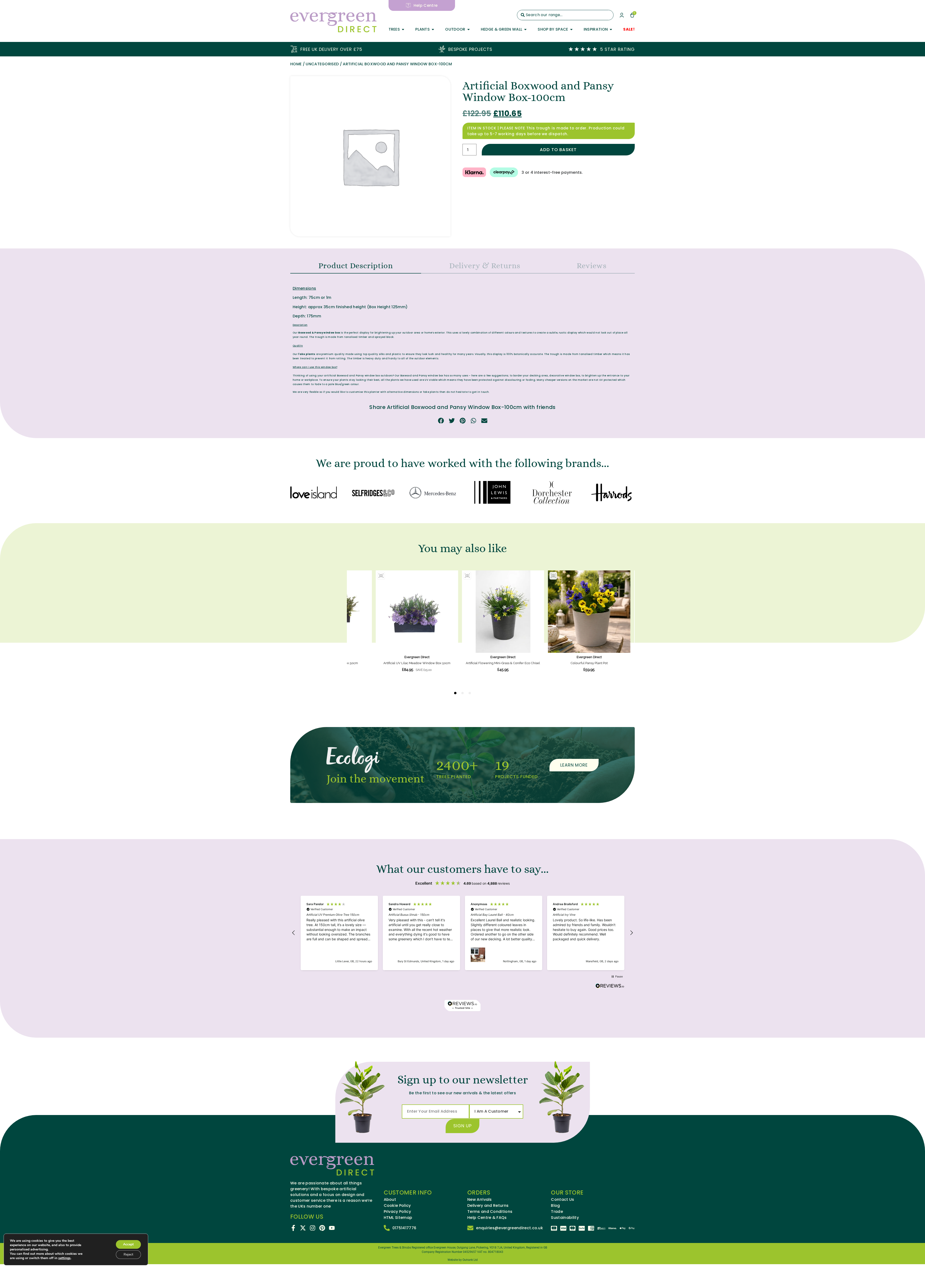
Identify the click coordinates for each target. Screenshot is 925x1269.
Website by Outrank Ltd (463, 1260)
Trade (557, 1211)
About (390, 1199)
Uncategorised (322, 64)
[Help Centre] (408, 5)
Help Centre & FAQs (487, 1217)
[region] (462, 933)
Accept (128, 1244)
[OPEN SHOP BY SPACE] (571, 29)
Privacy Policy (397, 1211)
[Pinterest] (322, 1228)
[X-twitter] (303, 1228)
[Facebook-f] (293, 1228)
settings (64, 1258)
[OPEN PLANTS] (433, 29)
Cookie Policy (397, 1205)
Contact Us (562, 1199)
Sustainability (565, 1217)
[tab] (355, 266)
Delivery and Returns (488, 1205)
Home (296, 64)
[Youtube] (332, 1228)
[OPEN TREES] (403, 29)
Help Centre (426, 5)
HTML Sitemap (398, 1217)
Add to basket (558, 150)
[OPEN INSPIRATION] (611, 29)
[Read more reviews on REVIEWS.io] (609, 986)
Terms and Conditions (489, 1211)
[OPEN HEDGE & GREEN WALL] (525, 29)
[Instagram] (313, 1228)
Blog (555, 1205)
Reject (128, 1254)
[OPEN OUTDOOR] (468, 29)
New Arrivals (479, 1199)
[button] (441, 420)
